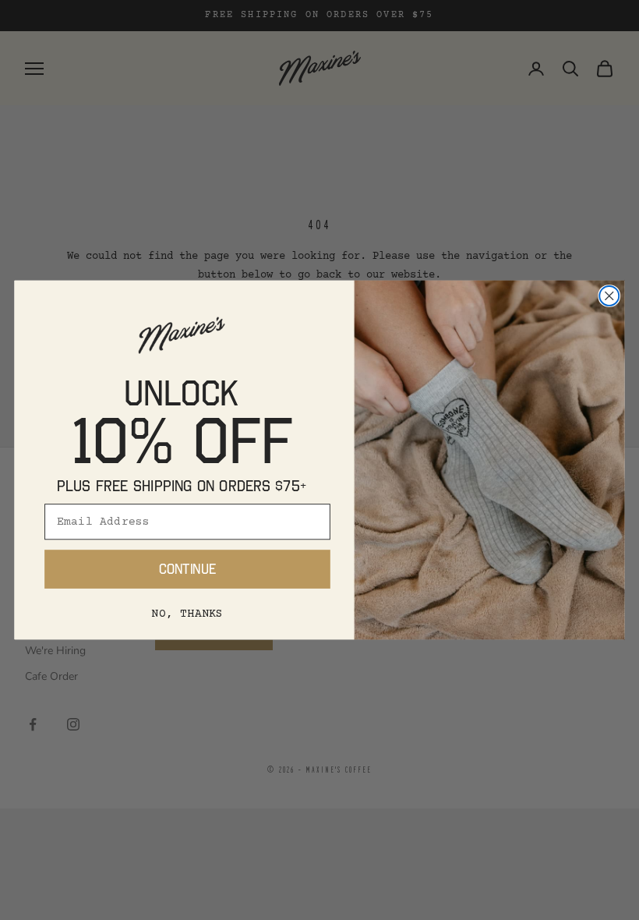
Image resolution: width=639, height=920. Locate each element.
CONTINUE (187, 569)
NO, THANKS (187, 614)
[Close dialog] (609, 296)
